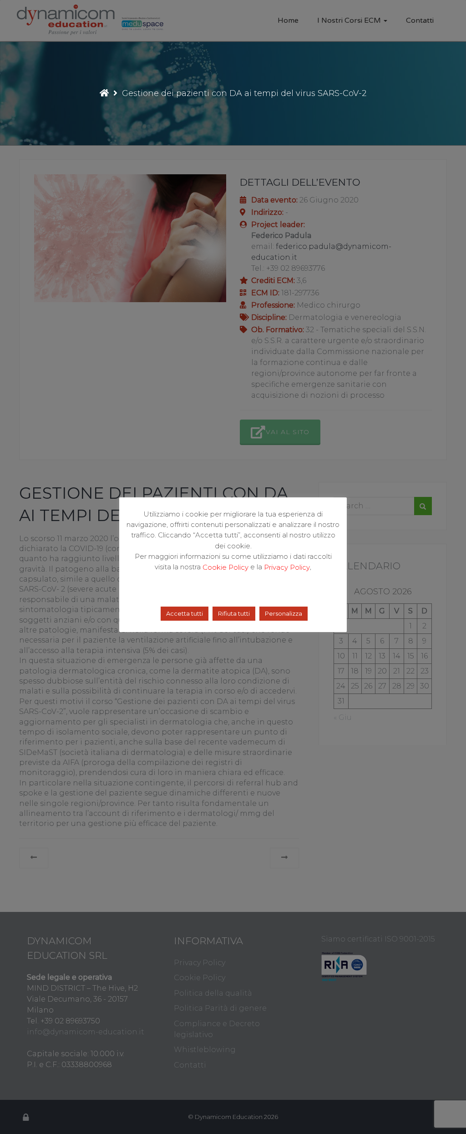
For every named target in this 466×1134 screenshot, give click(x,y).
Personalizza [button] (283, 613)
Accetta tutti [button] (184, 613)
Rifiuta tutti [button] (234, 613)
